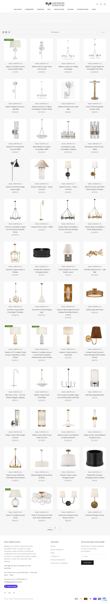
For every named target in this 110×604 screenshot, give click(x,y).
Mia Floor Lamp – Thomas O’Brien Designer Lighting (15, 396)
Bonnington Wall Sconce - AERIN (95, 148)
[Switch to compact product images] (9, 32)
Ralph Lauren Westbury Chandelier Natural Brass (15, 476)
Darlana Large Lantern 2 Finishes (15, 270)
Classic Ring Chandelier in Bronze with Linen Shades (68, 228)
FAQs (52, 553)
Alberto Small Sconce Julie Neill (68, 108)
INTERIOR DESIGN (82, 9)
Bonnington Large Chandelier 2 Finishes (68, 148)
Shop (10, 15)
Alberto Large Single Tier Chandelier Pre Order (94, 68)
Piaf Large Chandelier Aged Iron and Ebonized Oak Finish (68, 396)
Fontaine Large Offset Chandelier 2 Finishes (15, 311)
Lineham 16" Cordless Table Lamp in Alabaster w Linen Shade (15, 354)
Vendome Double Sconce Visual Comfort (68, 516)
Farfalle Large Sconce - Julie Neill (95, 270)
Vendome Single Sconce (94, 515)
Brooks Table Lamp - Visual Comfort (41, 188)
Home (5, 15)
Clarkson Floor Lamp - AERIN (42, 227)
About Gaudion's (57, 550)
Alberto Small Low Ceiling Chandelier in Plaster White (42, 108)
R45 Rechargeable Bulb (95, 395)
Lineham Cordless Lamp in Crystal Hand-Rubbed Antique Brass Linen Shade (42, 354)
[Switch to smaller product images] (6, 32)
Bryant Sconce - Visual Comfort (68, 188)
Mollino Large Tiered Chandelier (41, 396)
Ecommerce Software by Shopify (25, 599)
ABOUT (94, 9)
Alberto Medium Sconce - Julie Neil (15, 108)
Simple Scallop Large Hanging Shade (68, 476)
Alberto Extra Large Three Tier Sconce (42, 68)
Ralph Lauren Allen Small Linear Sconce (41, 436)
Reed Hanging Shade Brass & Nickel (41, 476)
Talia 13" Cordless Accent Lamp (15, 516)
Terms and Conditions (59, 563)
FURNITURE (40, 9)
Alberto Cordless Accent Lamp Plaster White (15, 68)
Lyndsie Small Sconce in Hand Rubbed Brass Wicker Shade (94, 354)
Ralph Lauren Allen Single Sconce (15, 436)
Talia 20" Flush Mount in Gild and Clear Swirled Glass (41, 516)
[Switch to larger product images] (3, 32)
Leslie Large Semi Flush (94, 310)
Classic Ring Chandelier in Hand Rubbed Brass (94, 228)
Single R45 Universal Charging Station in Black (94, 476)
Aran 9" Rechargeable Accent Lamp (94, 108)
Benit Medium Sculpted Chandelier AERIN (42, 148)
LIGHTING (70, 9)
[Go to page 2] (60, 528)
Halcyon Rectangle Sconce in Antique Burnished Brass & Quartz (68, 312)
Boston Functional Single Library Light (15, 188)
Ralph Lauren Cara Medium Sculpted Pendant (68, 436)
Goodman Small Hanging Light (42, 311)
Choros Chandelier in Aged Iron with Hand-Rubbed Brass (15, 229)
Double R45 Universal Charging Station (42, 270)
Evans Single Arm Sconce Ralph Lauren (68, 270)
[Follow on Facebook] (5, 593)
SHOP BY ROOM (59, 9)
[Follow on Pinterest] (14, 593)
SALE (49, 9)
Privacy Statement (58, 560)
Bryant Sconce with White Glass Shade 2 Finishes (94, 188)
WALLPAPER (18, 9)
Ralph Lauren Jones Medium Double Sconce (95, 436)
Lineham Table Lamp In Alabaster (68, 353)
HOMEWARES (29, 9)
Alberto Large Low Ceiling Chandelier (68, 68)
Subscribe (87, 563)
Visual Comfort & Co (17, 15)
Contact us (55, 556)
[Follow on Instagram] (9, 593)
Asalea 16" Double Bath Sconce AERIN (15, 148)
